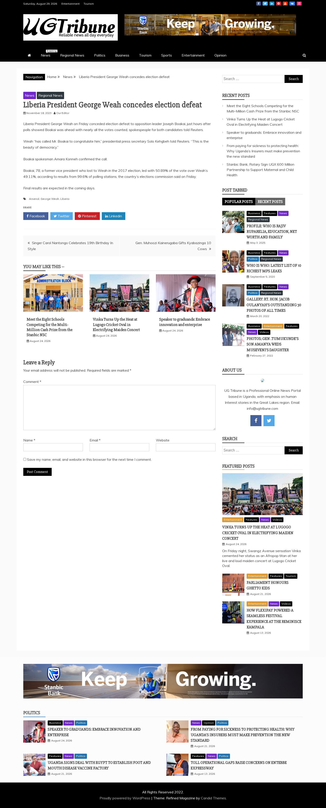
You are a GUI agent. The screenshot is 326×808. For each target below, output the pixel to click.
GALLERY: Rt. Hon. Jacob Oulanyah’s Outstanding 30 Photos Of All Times (274, 305)
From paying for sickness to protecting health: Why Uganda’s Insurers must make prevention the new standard (263, 151)
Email (95, 440)
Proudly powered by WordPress (125, 798)
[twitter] (269, 420)
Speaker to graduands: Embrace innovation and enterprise (184, 322)
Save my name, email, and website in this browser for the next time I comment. (89, 459)
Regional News (72, 55)
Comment (32, 381)
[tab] (238, 201)
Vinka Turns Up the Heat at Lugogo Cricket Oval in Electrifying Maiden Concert (116, 324)
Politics (99, 55)
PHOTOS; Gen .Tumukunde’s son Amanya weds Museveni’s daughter (273, 344)
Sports (166, 55)
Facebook (258, 4)
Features (270, 213)
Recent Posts (270, 201)
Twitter (265, 4)
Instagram (299, 4)
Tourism (89, 3)
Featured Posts (238, 466)
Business (122, 55)
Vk (292, 4)
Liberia (64, 198)
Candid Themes (213, 798)
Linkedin (271, 4)
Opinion (220, 55)
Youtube (285, 4)
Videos (264, 332)
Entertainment (70, 3)
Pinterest (278, 4)
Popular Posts (239, 201)
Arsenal (34, 198)
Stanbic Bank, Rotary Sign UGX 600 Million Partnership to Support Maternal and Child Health (260, 169)
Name (29, 440)
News (48, 53)
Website (162, 440)
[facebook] (255, 420)
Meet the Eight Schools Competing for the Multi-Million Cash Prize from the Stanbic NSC (50, 327)
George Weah (50, 198)
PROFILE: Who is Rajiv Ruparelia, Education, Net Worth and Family (272, 231)
